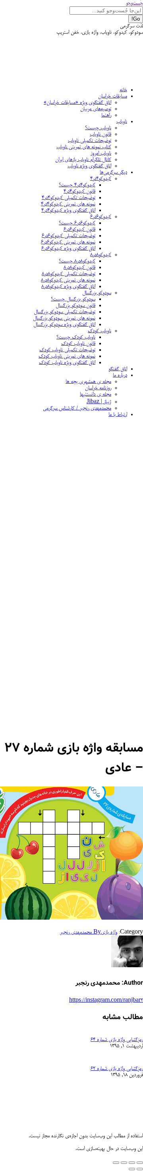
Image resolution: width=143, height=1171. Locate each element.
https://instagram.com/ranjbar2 (106, 1000)
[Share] (132, 1162)
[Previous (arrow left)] (140, 1169)
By (80, 932)
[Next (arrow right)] (132, 1169)
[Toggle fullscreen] (124, 1162)
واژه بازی (109, 932)
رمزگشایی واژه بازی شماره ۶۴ (117, 1040)
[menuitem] (123, 90)
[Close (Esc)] (140, 1162)
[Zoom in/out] (116, 1162)
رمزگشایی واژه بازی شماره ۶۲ (117, 1069)
